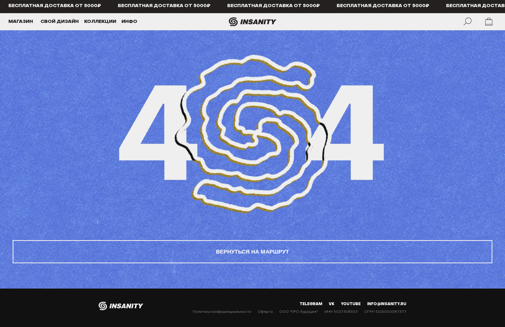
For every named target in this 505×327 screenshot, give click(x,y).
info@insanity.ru (386, 304)
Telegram (311, 304)
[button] (30, 22)
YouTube (351, 304)
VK (331, 304)
